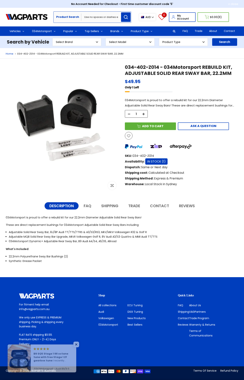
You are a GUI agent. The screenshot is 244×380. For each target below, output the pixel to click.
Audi (101, 312)
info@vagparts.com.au (34, 309)
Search (224, 42)
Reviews (183, 325)
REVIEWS (187, 206)
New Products (137, 318)
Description (61, 206)
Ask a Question (203, 126)
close (11, 3)
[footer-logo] (42, 296)
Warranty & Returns (202, 325)
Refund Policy (229, 371)
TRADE (134, 206)
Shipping (183, 312)
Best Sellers (135, 325)
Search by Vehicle (28, 42)
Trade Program (199, 318)
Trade (198, 31)
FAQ (185, 31)
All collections (107, 305)
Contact (229, 31)
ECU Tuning (135, 305)
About (213, 31)
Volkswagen (106, 318)
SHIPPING (109, 206)
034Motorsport (108, 325)
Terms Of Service (205, 371)
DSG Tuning (135, 312)
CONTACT (159, 206)
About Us (195, 305)
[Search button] (126, 17)
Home (9, 53)
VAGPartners (197, 312)
